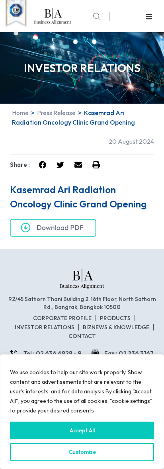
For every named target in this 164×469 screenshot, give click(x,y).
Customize (82, 451)
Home (20, 113)
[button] (149, 16)
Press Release (56, 113)
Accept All (82, 430)
